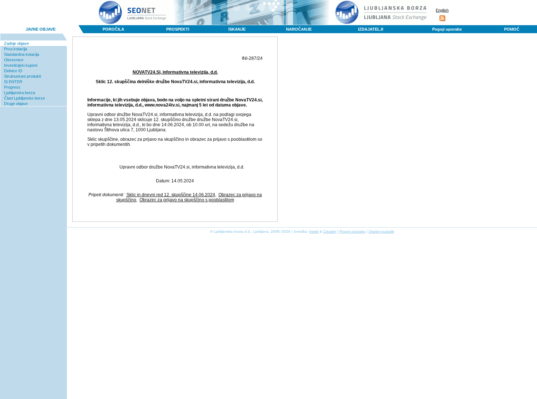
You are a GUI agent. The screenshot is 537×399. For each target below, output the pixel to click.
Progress (12, 87)
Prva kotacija (15, 49)
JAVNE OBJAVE (41, 29)
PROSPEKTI (177, 29)
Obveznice (13, 60)
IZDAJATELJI (370, 29)
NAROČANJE (299, 29)
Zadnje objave (16, 43)
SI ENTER (13, 82)
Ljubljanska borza (19, 92)
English (442, 10)
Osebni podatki (381, 231)
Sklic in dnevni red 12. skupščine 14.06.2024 (170, 194)
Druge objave (16, 103)
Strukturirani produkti (22, 76)
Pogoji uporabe (447, 29)
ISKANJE (236, 29)
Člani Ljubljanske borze (24, 98)
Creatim (329, 231)
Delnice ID (13, 71)
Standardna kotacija (21, 54)
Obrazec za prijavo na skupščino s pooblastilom (187, 199)
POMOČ (511, 29)
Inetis (314, 231)
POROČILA (113, 29)
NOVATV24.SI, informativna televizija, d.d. (175, 72)
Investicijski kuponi (20, 65)
